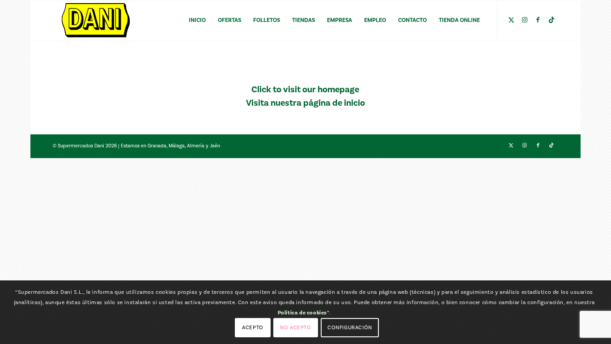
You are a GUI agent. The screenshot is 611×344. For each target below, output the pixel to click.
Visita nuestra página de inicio (305, 103)
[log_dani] (96, 20)
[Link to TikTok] (551, 19)
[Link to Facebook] (538, 19)
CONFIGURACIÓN (349, 327)
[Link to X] (511, 19)
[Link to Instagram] (524, 19)
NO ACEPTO (295, 327)
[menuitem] (197, 20)
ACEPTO (252, 327)
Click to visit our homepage (305, 89)
